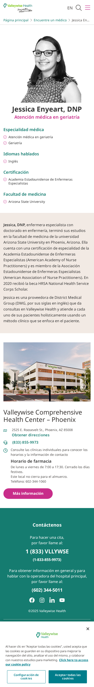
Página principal (16, 20)
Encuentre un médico (50, 20)
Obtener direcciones (31, 434)
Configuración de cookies (26, 677)
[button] (79, 8)
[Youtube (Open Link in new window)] (62, 600)
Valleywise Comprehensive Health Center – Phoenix (42, 416)
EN (70, 8)
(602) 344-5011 (47, 590)
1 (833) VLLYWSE (47, 551)
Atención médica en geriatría (47, 117)
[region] (47, 654)
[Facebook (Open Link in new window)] (32, 600)
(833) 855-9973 (25, 442)
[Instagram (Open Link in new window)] (42, 600)
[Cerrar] (88, 629)
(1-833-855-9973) (47, 559)
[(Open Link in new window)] (52, 600)
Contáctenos (47, 525)
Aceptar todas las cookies (68, 677)
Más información (28, 493)
